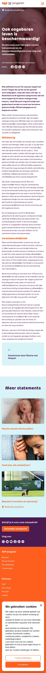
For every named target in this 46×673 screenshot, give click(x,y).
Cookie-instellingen (23, 658)
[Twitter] (7, 541)
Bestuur (5, 557)
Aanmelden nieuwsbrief (15, 528)
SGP (4, 584)
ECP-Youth (6, 588)
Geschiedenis (8, 564)
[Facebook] (15, 541)
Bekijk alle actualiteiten (14, 10)
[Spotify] (22, 541)
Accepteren (23, 665)
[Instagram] (3, 541)
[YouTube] (11, 541)
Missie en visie (8, 561)
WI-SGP (5, 591)
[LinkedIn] (19, 541)
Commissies (7, 568)
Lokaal (4, 595)
